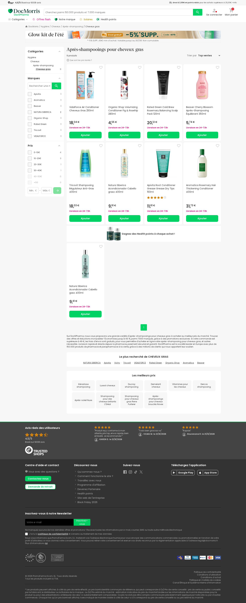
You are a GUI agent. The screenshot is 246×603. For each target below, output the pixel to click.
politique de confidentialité (53, 533)
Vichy (117, 362)
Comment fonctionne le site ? (95, 476)
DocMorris (33, 26)
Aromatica (188, 362)
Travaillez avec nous (89, 480)
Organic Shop (172, 362)
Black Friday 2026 (87, 502)
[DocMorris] (24, 12)
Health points (85, 493)
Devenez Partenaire (88, 489)
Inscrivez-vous (82, 522)
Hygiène (45, 26)
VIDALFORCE (140, 362)
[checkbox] (44, 94)
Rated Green (155, 362)
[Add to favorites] (101, 67)
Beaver (200, 362)
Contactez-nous (38, 478)
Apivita (107, 362)
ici (46, 543)
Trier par (192, 55)
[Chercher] (197, 12)
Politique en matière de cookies (205, 580)
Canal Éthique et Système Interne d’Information (197, 582)
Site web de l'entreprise (91, 498)
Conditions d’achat (211, 577)
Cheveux (55, 26)
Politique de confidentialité (207, 572)
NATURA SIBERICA (92, 362)
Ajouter (85, 135)
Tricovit (127, 362)
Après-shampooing (73, 26)
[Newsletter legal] (27, 534)
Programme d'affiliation (91, 485)
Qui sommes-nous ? (89, 471)
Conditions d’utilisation (209, 574)
